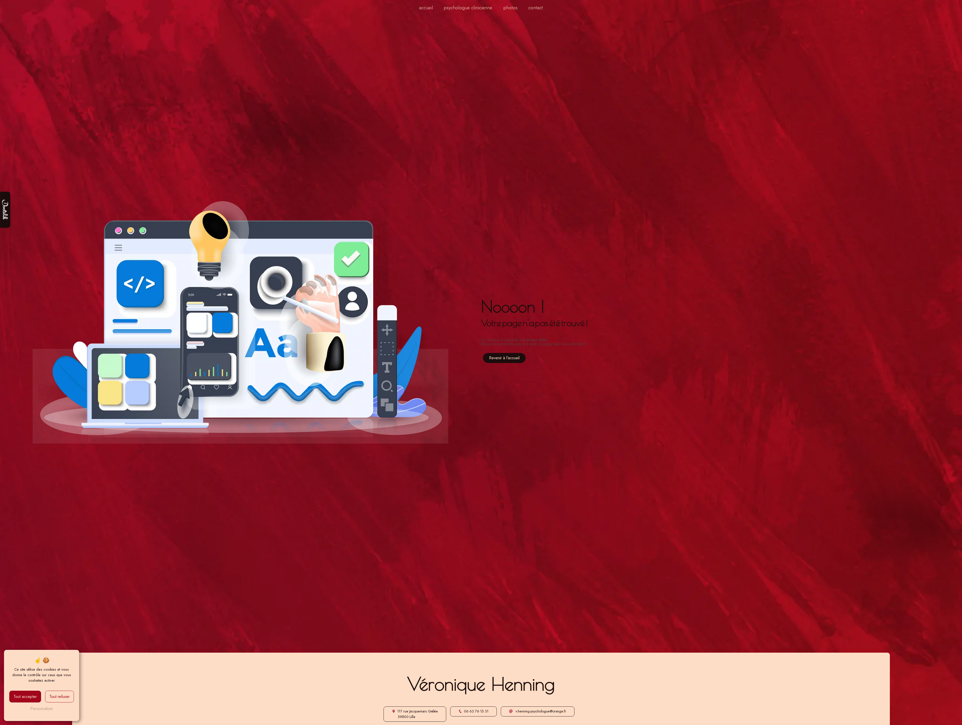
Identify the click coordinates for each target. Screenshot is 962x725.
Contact (535, 7)
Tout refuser (59, 696)
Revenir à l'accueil (504, 358)
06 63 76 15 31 (476, 711)
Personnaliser (41, 708)
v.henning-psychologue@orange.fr (540, 711)
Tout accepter (25, 696)
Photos (510, 7)
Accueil (426, 7)
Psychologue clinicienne (468, 7)
